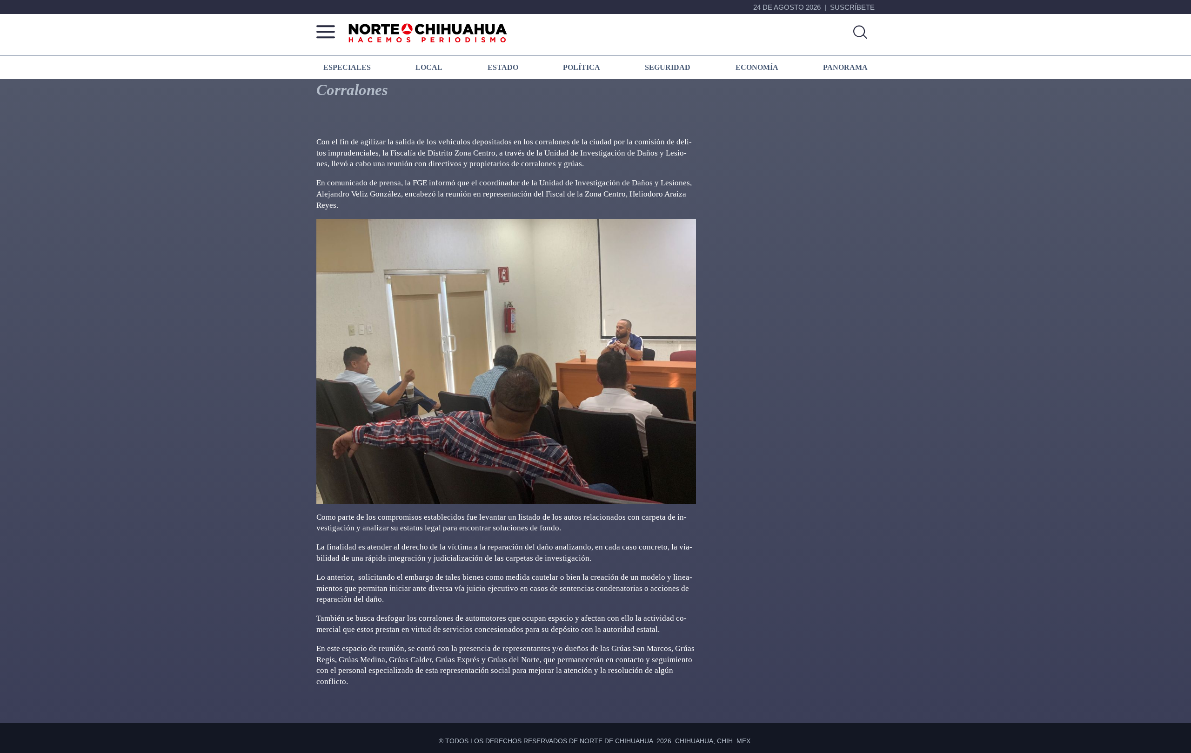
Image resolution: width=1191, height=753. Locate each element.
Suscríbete (852, 7)
